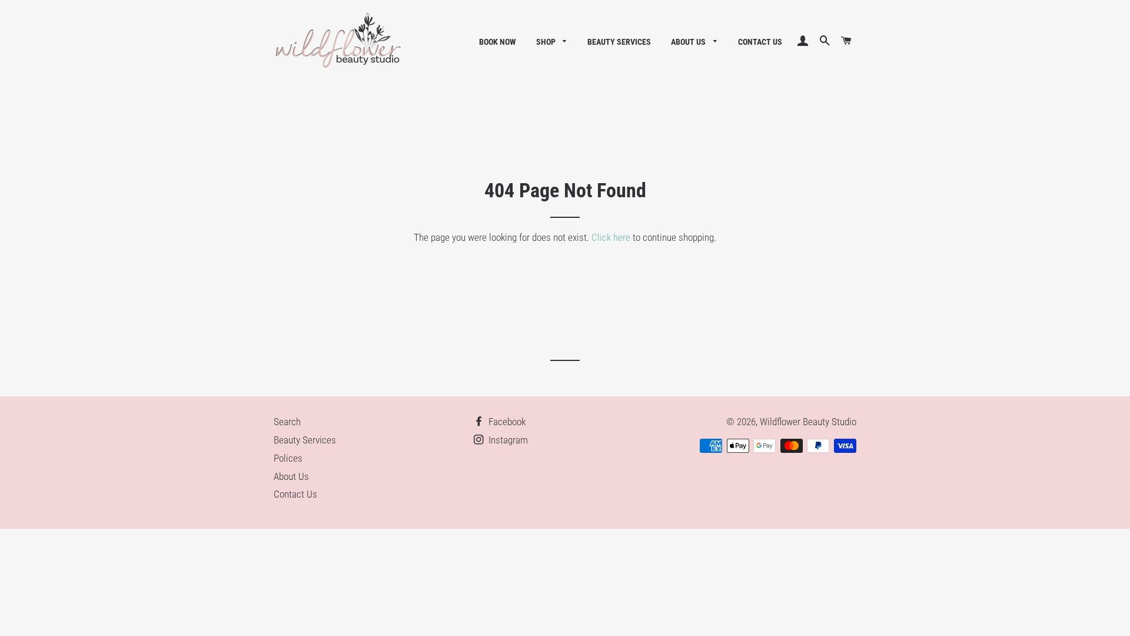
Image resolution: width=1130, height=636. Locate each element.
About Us (689, 42)
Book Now (497, 42)
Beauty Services (619, 42)
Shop (546, 42)
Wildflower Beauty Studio (808, 422)
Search (287, 422)
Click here (610, 237)
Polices (288, 458)
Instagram (507, 440)
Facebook (506, 422)
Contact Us (760, 42)
